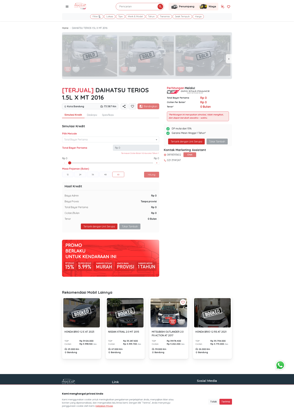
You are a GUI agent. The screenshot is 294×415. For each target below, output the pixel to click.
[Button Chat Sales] (279, 364)
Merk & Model (135, 16)
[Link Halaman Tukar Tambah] (222, 6)
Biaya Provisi (72, 201)
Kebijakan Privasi (104, 406)
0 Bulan (152, 218)
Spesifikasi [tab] (108, 114)
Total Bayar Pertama (74, 147)
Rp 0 (154, 195)
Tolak (213, 401)
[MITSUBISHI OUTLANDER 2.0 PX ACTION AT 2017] (169, 312)
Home (65, 27)
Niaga (212, 6)
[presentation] (229, 58)
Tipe (120, 16)
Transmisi (165, 16)
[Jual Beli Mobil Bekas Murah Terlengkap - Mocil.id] (80, 5)
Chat (189, 154)
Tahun (151, 16)
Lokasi (109, 16)
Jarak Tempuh (182, 16)
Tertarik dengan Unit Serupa (186, 141)
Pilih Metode (69, 133)
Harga (198, 16)
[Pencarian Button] (160, 6)
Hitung (151, 174)
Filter (95, 16)
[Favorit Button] (183, 302)
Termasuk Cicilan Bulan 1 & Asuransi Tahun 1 (139, 153)
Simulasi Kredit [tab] (73, 114)
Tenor (68, 218)
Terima (225, 401)
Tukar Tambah (130, 226)
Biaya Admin (72, 195)
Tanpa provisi (149, 201)
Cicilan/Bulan (72, 213)
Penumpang (186, 6)
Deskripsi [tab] (92, 114)
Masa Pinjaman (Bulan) (75, 168)
